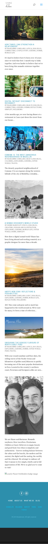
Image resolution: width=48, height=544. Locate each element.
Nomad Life (10, 53)
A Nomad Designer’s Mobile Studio (21, 223)
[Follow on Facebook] (22, 493)
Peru (7, 351)
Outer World (34, 349)
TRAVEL (34, 507)
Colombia (9, 161)
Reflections (35, 107)
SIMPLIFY (27, 507)
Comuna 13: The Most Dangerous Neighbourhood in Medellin (20, 156)
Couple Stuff (22, 50)
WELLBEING (18, 507)
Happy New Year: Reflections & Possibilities (20, 293)
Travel (14, 163)
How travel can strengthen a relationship (19, 45)
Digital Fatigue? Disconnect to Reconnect (20, 102)
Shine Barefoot (14, 225)
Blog (39, 48)
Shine (13, 231)
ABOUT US (18, 501)
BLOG (38, 501)
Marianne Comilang (16, 48)
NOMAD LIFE (10, 507)
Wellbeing (17, 109)
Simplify (8, 109)
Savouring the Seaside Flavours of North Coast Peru (22, 344)
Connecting (10, 50)
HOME (10, 501)
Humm (39, 50)
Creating (9, 227)
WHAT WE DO (29, 501)
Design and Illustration (25, 227)
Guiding (32, 50)
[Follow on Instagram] (26, 493)
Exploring (18, 161)
